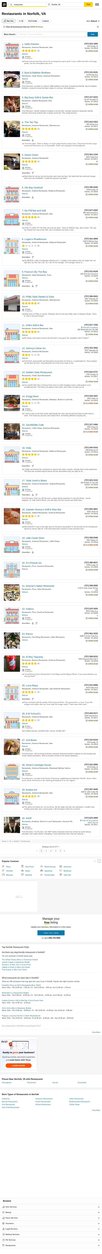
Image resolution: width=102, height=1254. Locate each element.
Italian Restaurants (39, 275)
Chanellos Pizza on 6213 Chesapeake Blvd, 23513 (21, 985)
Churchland (82, 1083)
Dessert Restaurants (10, 1102)
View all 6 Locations (90, 327)
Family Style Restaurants (41, 375)
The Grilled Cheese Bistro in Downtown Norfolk (20, 960)
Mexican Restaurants (40, 660)
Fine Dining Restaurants (41, 637)
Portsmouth (31, 1083)
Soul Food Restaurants (10, 1107)
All (22, 21)
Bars (51, 47)
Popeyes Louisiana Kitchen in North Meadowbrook (21, 1016)
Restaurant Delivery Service (60, 768)
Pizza (49, 275)
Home (4, 841)
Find (92, 34)
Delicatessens (55, 125)
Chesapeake (6, 1083)
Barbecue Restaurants (57, 191)
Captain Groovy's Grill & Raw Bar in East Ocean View (22, 1000)
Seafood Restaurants (40, 101)
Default (94, 21)
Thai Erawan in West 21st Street (14, 970)
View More (96, 1032)
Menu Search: (10, 34)
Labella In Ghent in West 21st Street (16, 967)
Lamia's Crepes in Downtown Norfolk (16, 962)
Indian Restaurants (76, 1099)
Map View (10, 21)
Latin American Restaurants (60, 689)
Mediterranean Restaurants (79, 1102)
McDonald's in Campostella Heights (15, 993)
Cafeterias (6, 1099)
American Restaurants (40, 47)
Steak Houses (37, 76)
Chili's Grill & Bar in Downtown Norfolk (16, 1008)
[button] (97, 4)
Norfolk (16, 841)
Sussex (55, 1083)
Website (25, 54)
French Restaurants (43, 1102)
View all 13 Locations (90, 820)
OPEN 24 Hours (36, 27)
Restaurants (26, 47)
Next (64, 850)
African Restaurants (43, 1104)
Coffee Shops (37, 428)
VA (10, 841)
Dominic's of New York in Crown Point (16, 965)
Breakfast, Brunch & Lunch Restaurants (64, 400)
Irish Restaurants (8, 1104)
